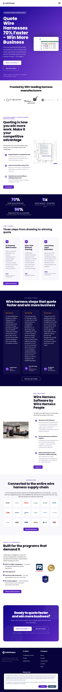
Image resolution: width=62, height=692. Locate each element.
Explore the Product (11, 283)
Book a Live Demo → (12, 63)
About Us (38, 467)
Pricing (25, 658)
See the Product (11, 68)
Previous (4, 100)
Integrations (26, 661)
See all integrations (31, 529)
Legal (41, 666)
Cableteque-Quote (28, 655)
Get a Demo (8, 187)
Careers (42, 658)
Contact (42, 663)
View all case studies (31, 379)
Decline (52, 686)
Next (58, 100)
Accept (42, 686)
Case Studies (44, 661)
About (42, 655)
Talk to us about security (12, 591)
